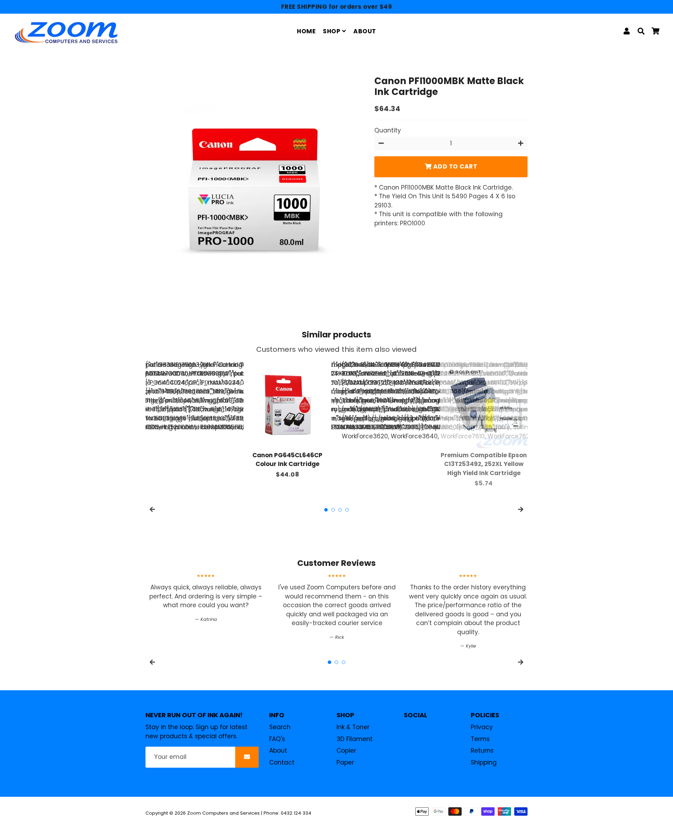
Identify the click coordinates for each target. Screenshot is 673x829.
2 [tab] (333, 510)
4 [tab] (347, 510)
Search (280, 727)
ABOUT (364, 31)
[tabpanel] (287, 420)
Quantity (387, 130)
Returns (482, 750)
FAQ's (277, 739)
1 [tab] (326, 510)
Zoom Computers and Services (223, 813)
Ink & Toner (352, 727)
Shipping (484, 762)
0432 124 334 (296, 813)
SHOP (332, 31)
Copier (346, 750)
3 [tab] (340, 510)
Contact (281, 762)
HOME (306, 31)
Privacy (482, 727)
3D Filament (354, 739)
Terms (480, 739)
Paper (345, 762)
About (278, 750)
